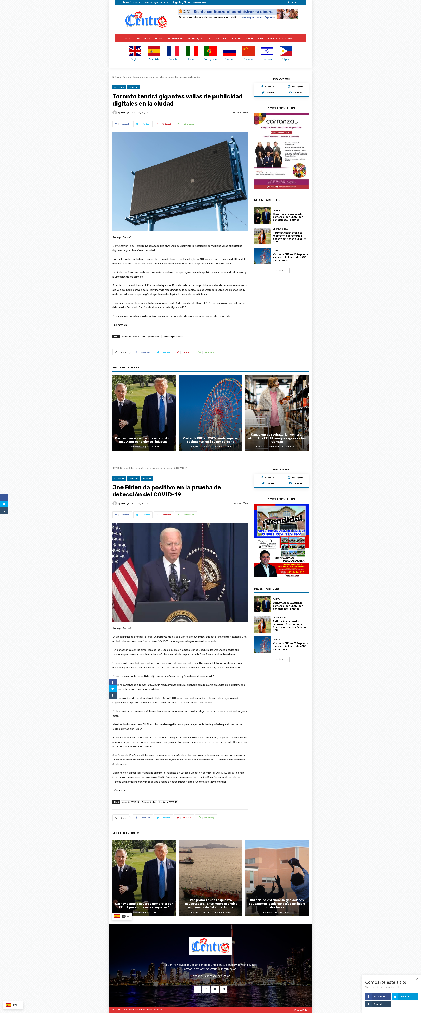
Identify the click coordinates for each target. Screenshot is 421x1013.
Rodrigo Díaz (128, 113)
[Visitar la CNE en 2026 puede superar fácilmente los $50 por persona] (262, 253)
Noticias (116, 77)
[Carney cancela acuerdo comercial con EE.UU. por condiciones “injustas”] (262, 212)
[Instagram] (289, 87)
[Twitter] (292, 3)
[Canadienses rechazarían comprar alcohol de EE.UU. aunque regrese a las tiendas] (277, 413)
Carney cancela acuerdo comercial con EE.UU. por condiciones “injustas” (288, 214)
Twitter (270, 93)
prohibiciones (154, 336)
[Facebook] (288, 3)
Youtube (297, 93)
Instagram (297, 87)
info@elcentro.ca (218, 976)
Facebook (270, 87)
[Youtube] (296, 3)
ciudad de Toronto (130, 336)
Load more (280, 267)
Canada (127, 77)
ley (143, 336)
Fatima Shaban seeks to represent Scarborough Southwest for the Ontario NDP (289, 234)
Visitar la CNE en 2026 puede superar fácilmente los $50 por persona (290, 254)
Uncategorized (280, 226)
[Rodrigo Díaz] (115, 113)
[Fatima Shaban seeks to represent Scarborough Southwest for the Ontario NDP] (262, 233)
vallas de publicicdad (173, 336)
